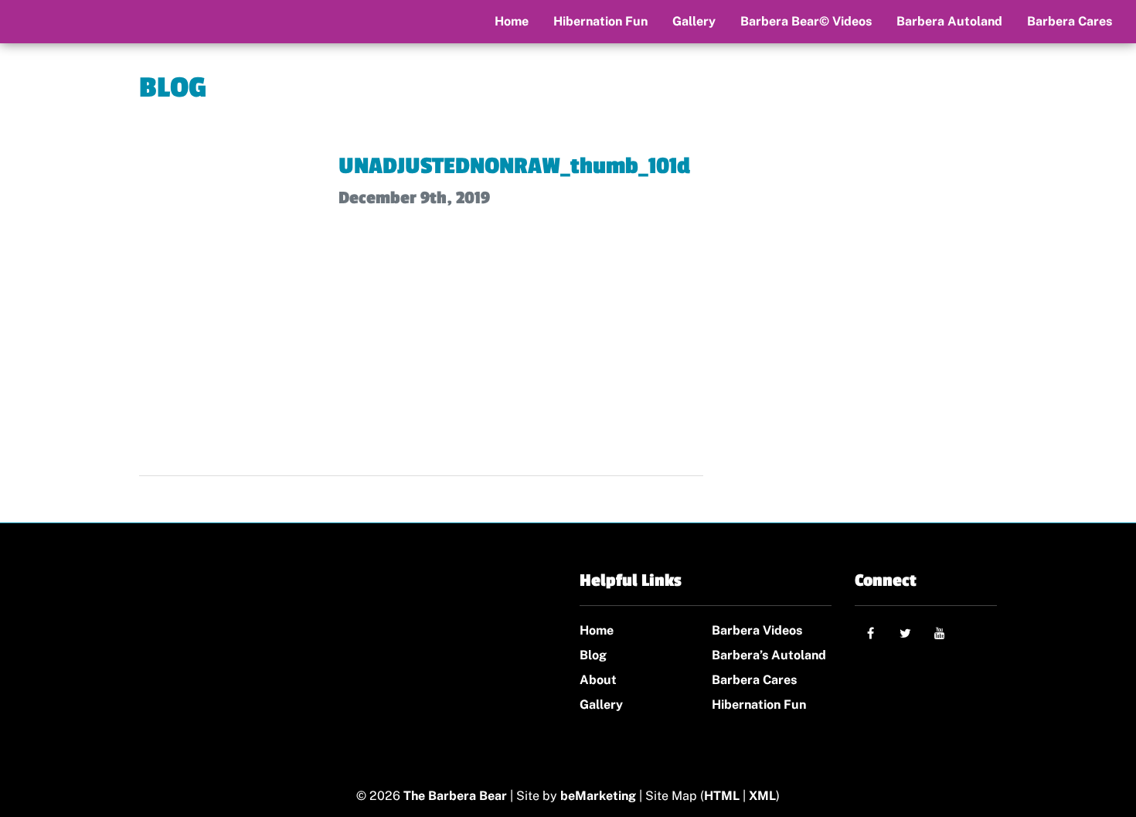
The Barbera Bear (455, 795)
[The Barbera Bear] (237, 649)
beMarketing (598, 795)
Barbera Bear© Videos (806, 21)
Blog (593, 655)
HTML (722, 795)
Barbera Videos (757, 630)
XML (762, 795)
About (598, 679)
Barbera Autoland (949, 21)
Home (512, 21)
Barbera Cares (1069, 21)
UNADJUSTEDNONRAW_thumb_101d (514, 166)
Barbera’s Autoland (769, 655)
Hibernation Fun (600, 21)
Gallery (694, 21)
